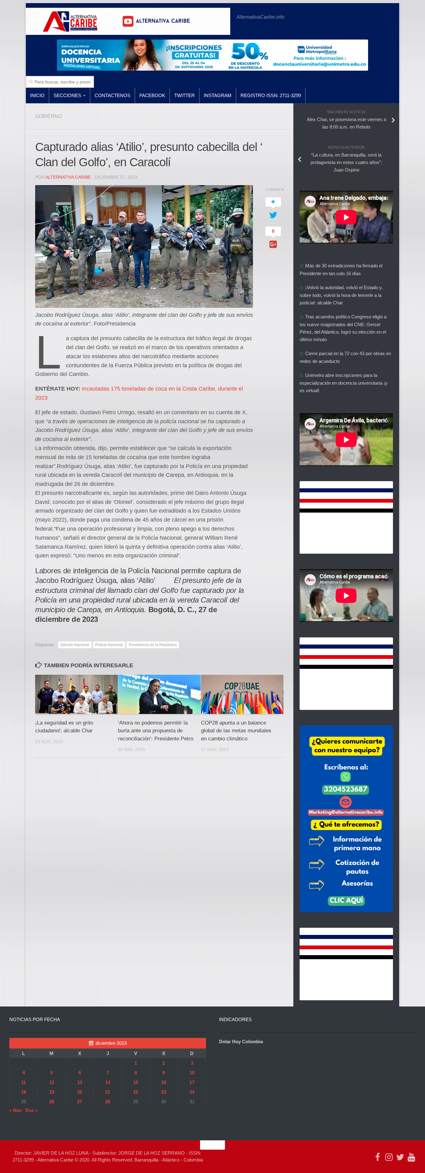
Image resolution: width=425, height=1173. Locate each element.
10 (191, 1072)
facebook (152, 95)
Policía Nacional (109, 645)
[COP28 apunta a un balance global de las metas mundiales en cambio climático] (242, 694)
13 (79, 1082)
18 (23, 1092)
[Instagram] (389, 1157)
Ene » (32, 1110)
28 (107, 1101)
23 (163, 1092)
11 (23, 1082)
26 (51, 1101)
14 (107, 1082)
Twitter (184, 95)
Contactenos (112, 95)
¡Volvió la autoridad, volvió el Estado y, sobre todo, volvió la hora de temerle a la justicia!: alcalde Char (341, 295)
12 (51, 1082)
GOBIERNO (48, 116)
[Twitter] (400, 1157)
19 (51, 1092)
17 (191, 1082)
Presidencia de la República (153, 645)
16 (163, 1082)
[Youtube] (411, 1157)
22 (135, 1092)
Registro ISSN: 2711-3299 (271, 95)
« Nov (15, 1110)
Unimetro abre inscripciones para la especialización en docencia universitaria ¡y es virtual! (344, 383)
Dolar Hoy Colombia (241, 1041)
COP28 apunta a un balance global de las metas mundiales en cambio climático (236, 731)
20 (79, 1092)
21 (107, 1092)
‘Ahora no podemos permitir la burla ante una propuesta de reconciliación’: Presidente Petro (155, 731)
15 (135, 1082)
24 (191, 1092)
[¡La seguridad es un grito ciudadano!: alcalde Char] (76, 694)
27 (79, 1101)
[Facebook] (377, 1157)
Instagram (217, 95)
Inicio (37, 95)
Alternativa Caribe (68, 177)
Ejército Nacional (74, 645)
